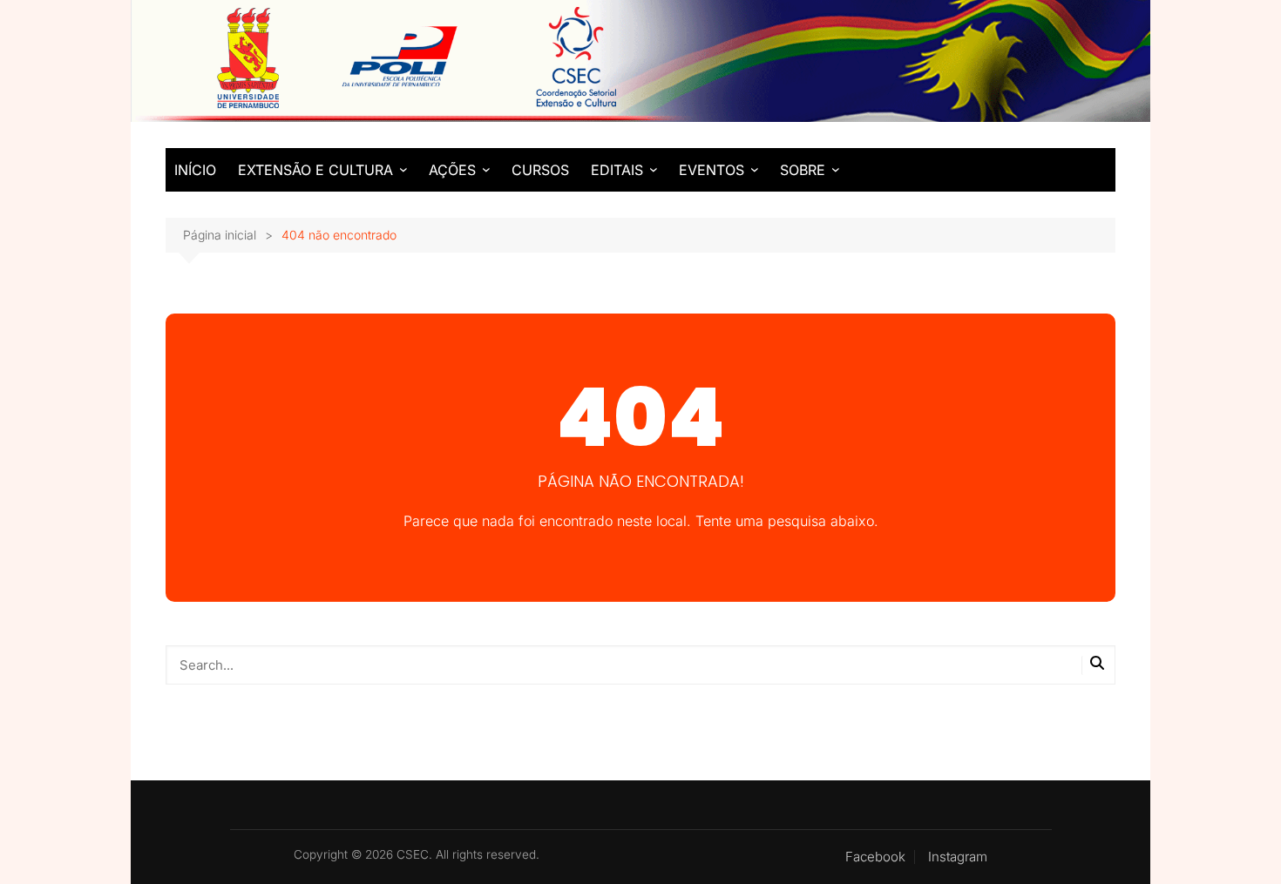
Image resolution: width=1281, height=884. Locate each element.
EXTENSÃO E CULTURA (315, 170)
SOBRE (802, 170)
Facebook (875, 857)
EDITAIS (617, 170)
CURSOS (540, 170)
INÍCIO (195, 170)
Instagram (957, 857)
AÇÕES (452, 170)
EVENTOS (711, 170)
